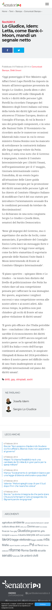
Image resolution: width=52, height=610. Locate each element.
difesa (12, 526)
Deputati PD (14, 600)
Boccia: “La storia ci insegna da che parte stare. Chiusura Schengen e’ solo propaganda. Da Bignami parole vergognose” (26, 497)
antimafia (27, 523)
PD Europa (31, 600)
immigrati (5, 534)
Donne (31, 526)
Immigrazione (14, 535)
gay (13, 379)
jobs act (35, 534)
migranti (11, 545)
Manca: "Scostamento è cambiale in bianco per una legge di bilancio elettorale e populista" (27, 474)
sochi (30, 379)
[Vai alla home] (11, 4)
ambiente (18, 522)
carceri (46, 522)
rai (35, 545)
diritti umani (23, 527)
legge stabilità (37, 539)
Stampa (18, 11)
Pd (31, 544)
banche (33, 522)
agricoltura (7, 522)
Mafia (5, 545)
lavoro (6, 539)
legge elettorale (21, 539)
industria (22, 534)
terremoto (16, 556)
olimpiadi (21, 379)
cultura (5, 526)
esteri (37, 526)
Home (4, 11)
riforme (14, 550)
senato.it (45, 600)
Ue (21, 555)
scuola (42, 550)
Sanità (33, 550)
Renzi (40, 545)
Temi (11, 11)
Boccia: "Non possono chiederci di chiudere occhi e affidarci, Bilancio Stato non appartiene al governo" (26, 449)
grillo (43, 531)
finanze (5, 531)
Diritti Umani (15, 70)
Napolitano (17, 545)
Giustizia (24, 530)
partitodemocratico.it (39, 593)
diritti (7, 379)
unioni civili (31, 555)
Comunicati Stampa (32, 11)
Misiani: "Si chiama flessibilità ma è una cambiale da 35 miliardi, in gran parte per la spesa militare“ (25, 462)
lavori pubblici (44, 535)
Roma (25, 550)
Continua (42, 604)
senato (7, 555)
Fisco (12, 531)
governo (35, 531)
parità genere (25, 545)
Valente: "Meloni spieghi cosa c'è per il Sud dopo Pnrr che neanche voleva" (24, 484)
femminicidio (43, 527)
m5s (46, 539)
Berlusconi (39, 523)
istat (28, 534)
